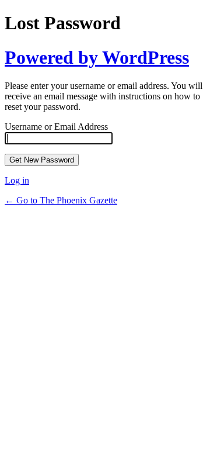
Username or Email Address (56, 127)
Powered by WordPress (97, 57)
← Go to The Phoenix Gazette (61, 200)
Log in (17, 180)
